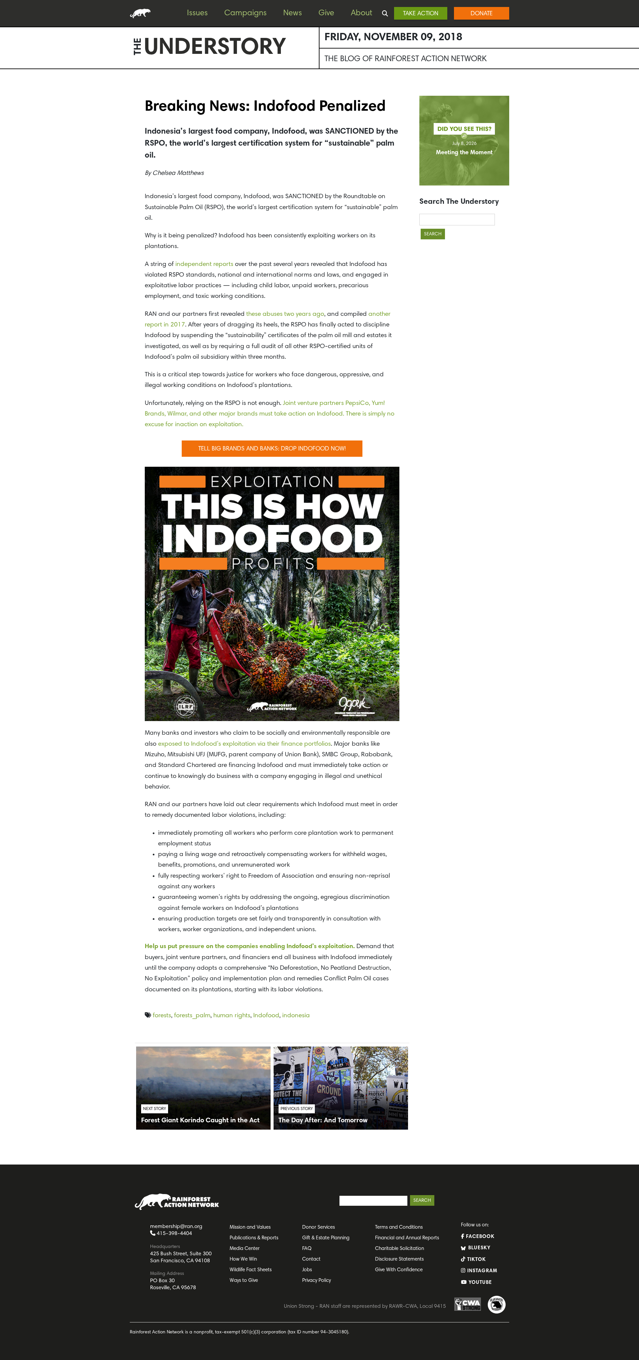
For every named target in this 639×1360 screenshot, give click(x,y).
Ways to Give (244, 1280)
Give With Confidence (399, 1270)
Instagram (481, 1271)
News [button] (292, 13)
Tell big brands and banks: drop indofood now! (272, 449)
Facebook (479, 1236)
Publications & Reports (254, 1238)
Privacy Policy (316, 1280)
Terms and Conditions (399, 1227)
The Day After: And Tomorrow (323, 1120)
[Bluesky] (6, 120)
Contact (311, 1259)
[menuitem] (202, 13)
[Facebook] (6, 93)
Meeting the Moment (464, 153)
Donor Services (318, 1227)
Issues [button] (197, 13)
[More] (6, 146)
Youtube (479, 1282)
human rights (231, 1016)
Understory (215, 48)
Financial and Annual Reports (407, 1238)
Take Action (420, 14)
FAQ (307, 1248)
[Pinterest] (6, 106)
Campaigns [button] (245, 13)
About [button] (361, 13)
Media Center (245, 1248)
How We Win (243, 1259)
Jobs (307, 1270)
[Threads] (6, 133)
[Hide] (2, 159)
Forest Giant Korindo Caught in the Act (200, 1120)
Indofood (266, 1016)
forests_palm (192, 1016)
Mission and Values (250, 1227)
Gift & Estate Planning (325, 1238)
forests (162, 1016)
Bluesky (479, 1248)
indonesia (296, 1016)
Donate (482, 14)
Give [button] (326, 13)
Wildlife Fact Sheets (251, 1270)
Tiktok (476, 1259)
